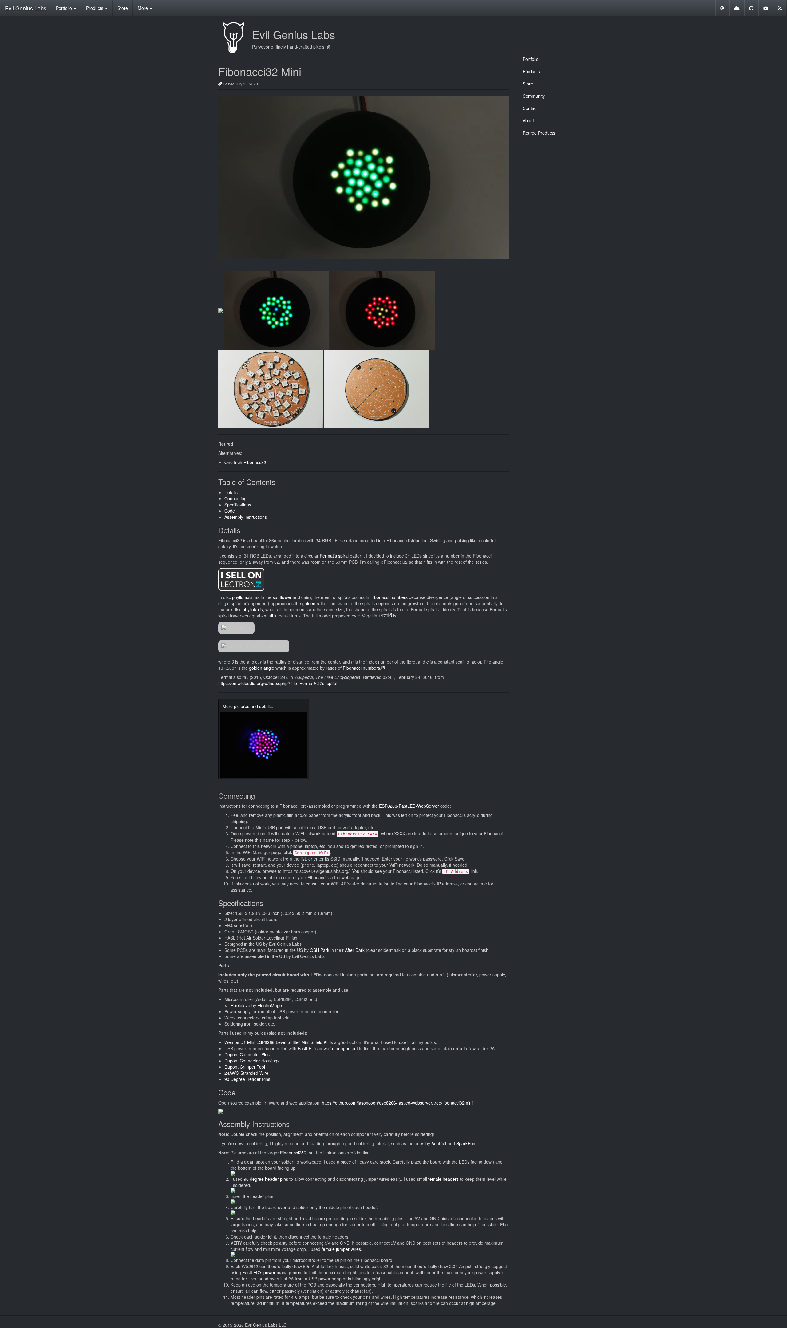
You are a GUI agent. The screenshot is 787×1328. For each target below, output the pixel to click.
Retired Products (539, 133)
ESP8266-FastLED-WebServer (409, 806)
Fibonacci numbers (389, 597)
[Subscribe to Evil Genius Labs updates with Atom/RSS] (780, 8)
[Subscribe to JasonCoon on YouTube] (765, 8)
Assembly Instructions (245, 517)
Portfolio (531, 59)
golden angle (261, 668)
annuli (267, 616)
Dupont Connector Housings (251, 1061)
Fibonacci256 (293, 1152)
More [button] (143, 8)
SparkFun (465, 1143)
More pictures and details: (248, 706)
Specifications (237, 505)
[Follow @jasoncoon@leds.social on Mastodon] (722, 8)
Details (231, 492)
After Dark (355, 950)
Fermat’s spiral (334, 556)
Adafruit (438, 1143)
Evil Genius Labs (25, 8)
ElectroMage (269, 1005)
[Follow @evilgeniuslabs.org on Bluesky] (737, 8)
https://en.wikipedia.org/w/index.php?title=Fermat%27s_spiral (277, 683)
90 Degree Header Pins (247, 1079)
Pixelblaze (240, 1005)
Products (531, 71)
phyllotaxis (242, 597)
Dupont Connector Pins (247, 1054)
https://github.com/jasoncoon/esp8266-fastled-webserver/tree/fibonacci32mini (397, 1103)
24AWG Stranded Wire (246, 1073)
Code (229, 511)
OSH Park (319, 950)
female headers (443, 1179)
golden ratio (313, 603)
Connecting (235, 498)
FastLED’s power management (328, 1048)
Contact (530, 108)
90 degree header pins (266, 1179)
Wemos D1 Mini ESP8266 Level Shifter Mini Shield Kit (276, 1042)
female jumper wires (341, 1249)
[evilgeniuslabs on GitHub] (751, 8)
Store (122, 8)
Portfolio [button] (64, 8)
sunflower (282, 597)
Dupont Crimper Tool (244, 1067)
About (528, 120)
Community (534, 96)
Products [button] (95, 8)
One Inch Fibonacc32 (245, 462)
